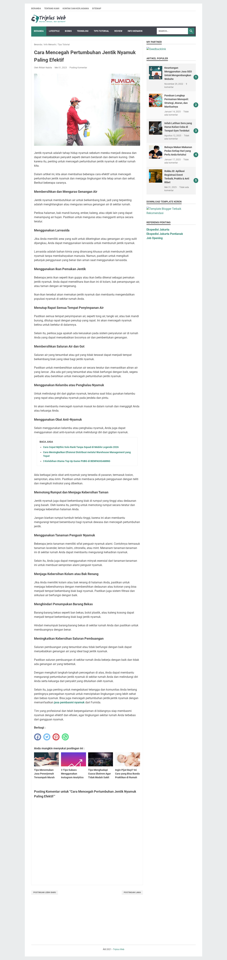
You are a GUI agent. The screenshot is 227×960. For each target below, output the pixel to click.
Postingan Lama (132, 892)
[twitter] (46, 736)
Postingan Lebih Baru (44, 892)
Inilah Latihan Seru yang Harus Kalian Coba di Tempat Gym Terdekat (178, 127)
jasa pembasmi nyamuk (69, 702)
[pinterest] (56, 736)
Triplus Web (118, 949)
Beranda (36, 8)
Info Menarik (135, 31)
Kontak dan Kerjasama (76, 8)
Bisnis (68, 31)
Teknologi (82, 31)
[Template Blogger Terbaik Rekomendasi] (171, 213)
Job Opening (154, 238)
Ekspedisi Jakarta (157, 229)
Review (118, 31)
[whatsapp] (65, 736)
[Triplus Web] (49, 19)
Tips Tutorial (101, 31)
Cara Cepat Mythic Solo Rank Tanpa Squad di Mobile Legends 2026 (81, 447)
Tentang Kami (51, 8)
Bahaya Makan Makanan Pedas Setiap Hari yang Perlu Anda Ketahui (178, 151)
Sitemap (96, 8)
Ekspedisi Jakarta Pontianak (164, 234)
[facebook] (37, 736)
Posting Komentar (78, 67)
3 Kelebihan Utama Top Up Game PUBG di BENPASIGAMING (76, 461)
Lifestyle (54, 31)
